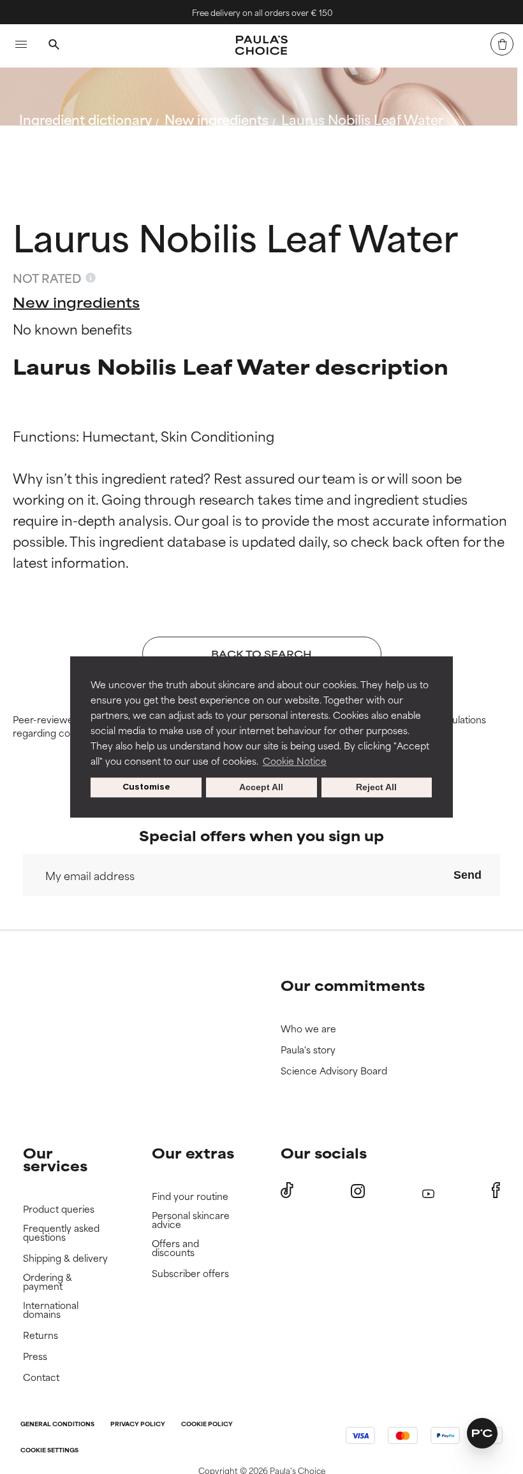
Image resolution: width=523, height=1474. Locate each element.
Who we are (308, 1029)
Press (35, 1356)
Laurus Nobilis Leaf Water (362, 118)
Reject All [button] (376, 788)
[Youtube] (428, 1191)
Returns (40, 1335)
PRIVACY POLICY (137, 1424)
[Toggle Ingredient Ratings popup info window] (90, 278)
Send (467, 875)
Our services (55, 1159)
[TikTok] (287, 1190)
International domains (50, 1310)
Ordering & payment (47, 1282)
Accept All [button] (261, 788)
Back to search (75, 149)
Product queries (58, 1209)
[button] (482, 1433)
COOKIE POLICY (207, 1424)
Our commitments (353, 984)
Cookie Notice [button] (295, 760)
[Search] (53, 46)
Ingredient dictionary (85, 118)
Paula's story (308, 1050)
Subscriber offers (190, 1273)
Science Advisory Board (334, 1071)
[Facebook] (496, 1190)
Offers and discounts (175, 1248)
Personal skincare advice (191, 1220)
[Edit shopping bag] (501, 44)
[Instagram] (358, 1191)
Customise (146, 787)
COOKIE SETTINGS (49, 1451)
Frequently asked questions (61, 1233)
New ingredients (217, 118)
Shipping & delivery (65, 1258)
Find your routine (190, 1196)
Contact (41, 1377)
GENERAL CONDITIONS (57, 1424)
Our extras (193, 1152)
